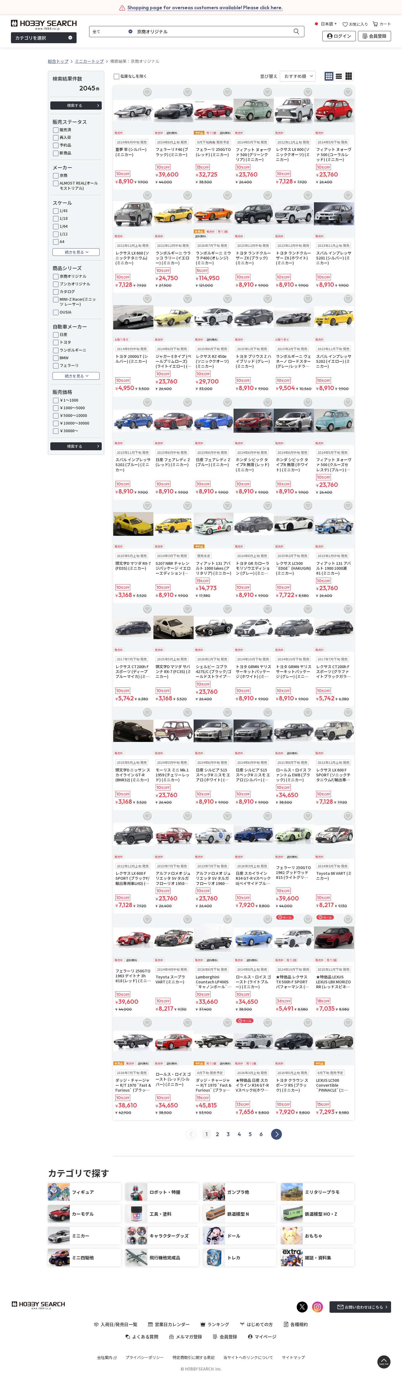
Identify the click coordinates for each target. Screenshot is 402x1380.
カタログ (67, 291)
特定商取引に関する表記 (194, 1357)
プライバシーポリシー (145, 1357)
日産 (63, 334)
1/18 (64, 218)
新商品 (65, 152)
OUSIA (65, 311)
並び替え (269, 76)
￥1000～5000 (72, 407)
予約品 (65, 144)
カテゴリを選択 (30, 37)
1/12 (64, 233)
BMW (64, 357)
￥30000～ (69, 430)
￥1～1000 (69, 399)
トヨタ (65, 342)
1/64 (64, 226)
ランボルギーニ (73, 349)
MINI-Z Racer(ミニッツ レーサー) (78, 301)
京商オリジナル (73, 276)
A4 (62, 241)
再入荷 (65, 137)
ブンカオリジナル (75, 283)
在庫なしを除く (133, 76)
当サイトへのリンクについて (248, 1357)
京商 (63, 175)
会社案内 (104, 1357)
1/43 (64, 210)
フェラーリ (69, 365)
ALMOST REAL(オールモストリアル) (79, 185)
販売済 (65, 129)
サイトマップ (293, 1357)
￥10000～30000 (74, 422)
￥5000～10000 (73, 415)
